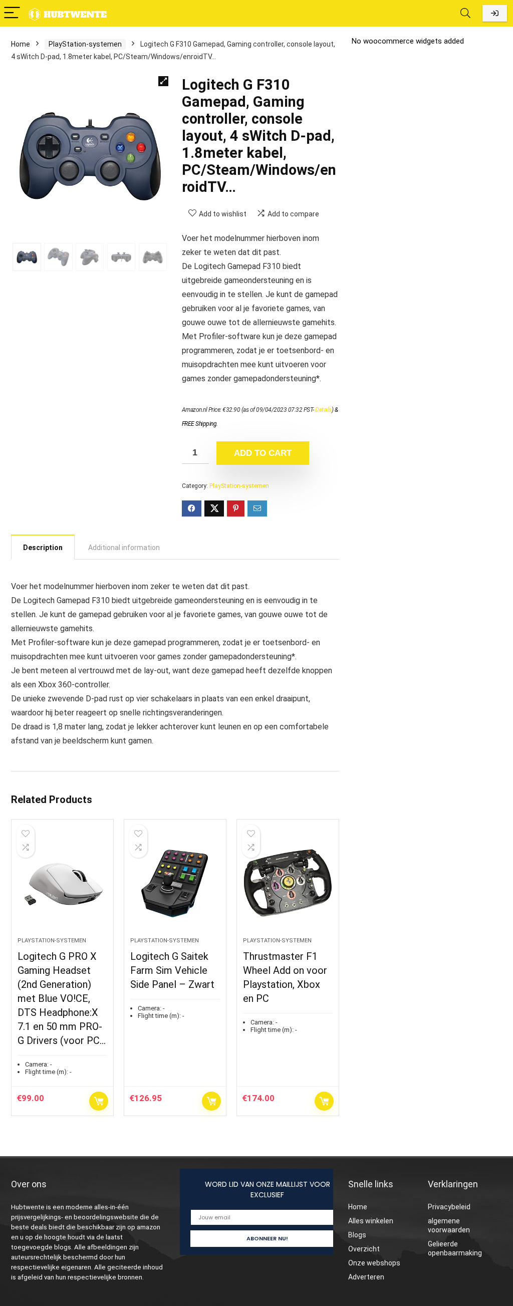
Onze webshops (374, 1263)
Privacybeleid (449, 1207)
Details (323, 409)
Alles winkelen (370, 1221)
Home (20, 44)
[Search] (465, 13)
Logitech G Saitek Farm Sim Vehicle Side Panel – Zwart (172, 970)
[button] (163, 81)
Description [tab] (43, 548)
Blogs (357, 1235)
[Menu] (12, 13)
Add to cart (263, 453)
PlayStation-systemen (85, 44)
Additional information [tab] (124, 548)
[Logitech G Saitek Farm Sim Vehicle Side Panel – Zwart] (175, 883)
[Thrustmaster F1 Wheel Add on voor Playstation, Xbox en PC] (288, 883)
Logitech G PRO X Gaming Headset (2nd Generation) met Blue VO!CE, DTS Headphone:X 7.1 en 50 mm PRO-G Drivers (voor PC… (62, 998)
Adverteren (366, 1277)
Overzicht (364, 1249)
